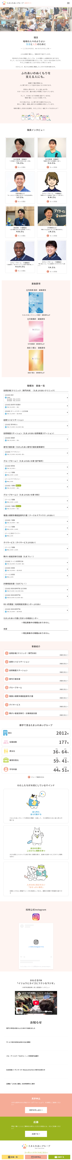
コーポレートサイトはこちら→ (36, 1152)
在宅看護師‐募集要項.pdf (36, 344)
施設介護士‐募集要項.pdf (36, 373)
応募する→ (36, 1134)
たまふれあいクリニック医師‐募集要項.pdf (36, 315)
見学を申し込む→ (36, 1110)
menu (68, 3)
